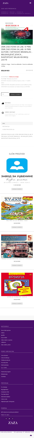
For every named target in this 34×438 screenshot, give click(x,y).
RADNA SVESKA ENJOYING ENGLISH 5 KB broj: (17, 259)
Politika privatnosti (5, 360)
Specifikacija (5, 126)
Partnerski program (6, 371)
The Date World (5, 394)
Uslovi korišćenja (5, 357)
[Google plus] (13, 419)
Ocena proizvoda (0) (8, 129)
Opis (3, 123)
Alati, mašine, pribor (6, 344)
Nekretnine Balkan (5, 396)
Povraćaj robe (4, 362)
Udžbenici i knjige (8, 12)
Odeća (2, 332)
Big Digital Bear (4, 389)
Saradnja (3, 376)
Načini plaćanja (4, 365)
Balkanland (27, 432)
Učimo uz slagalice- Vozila (17, 297)
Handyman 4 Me (5, 392)
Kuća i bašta (4, 337)
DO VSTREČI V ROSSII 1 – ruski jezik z (17, 182)
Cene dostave (4, 355)
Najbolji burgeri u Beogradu (7, 401)
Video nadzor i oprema (6, 340)
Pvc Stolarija (4, 387)
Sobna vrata (4, 399)
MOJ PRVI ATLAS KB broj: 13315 (17, 220)
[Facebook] (6, 419)
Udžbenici (3, 342)
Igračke (3, 335)
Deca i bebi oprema (6, 330)
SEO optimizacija (18, 432)
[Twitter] (9, 419)
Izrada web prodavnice (6, 432)
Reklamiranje (4, 374)
